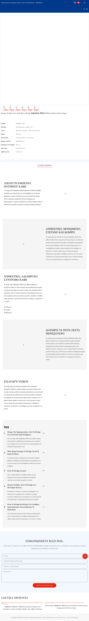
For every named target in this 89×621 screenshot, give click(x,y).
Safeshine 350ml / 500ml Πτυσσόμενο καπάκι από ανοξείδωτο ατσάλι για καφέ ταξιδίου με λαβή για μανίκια (22, 608)
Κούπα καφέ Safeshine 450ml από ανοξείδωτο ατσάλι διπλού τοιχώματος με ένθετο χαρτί (66, 607)
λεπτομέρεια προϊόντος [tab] (44, 165)
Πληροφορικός (61, 617)
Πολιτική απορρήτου (73, 617)
